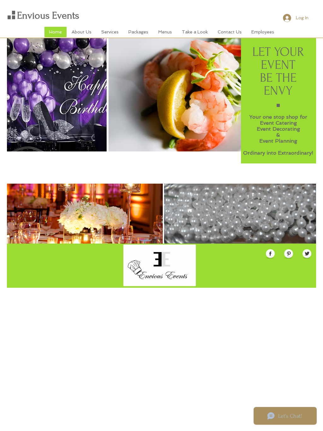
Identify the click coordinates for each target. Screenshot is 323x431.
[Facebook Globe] (270, 254)
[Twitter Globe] (307, 254)
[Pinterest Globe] (289, 254)
